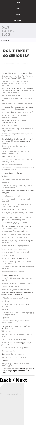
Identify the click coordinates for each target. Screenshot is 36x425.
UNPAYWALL (18, 20)
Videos (18, 14)
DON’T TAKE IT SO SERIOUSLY (16, 53)
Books (18, 9)
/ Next (19, 380)
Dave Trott (25, 63)
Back (6, 380)
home (18, 3)
